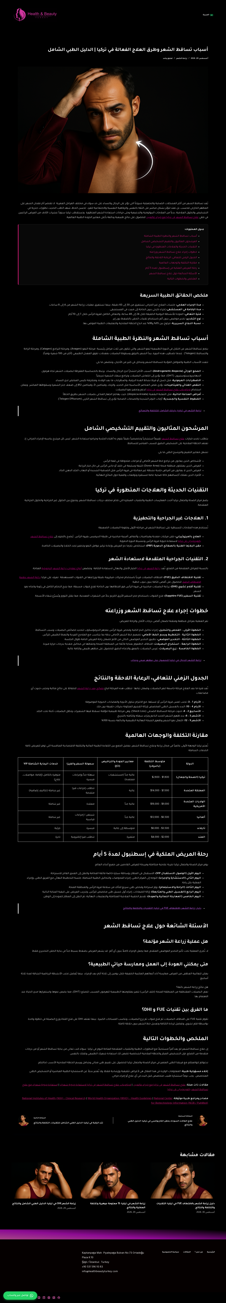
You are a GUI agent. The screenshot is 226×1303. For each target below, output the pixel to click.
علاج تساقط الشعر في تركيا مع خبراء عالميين (172, 217)
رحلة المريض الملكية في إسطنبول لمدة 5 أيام (171, 268)
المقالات (187, 1252)
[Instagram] (49, 1297)
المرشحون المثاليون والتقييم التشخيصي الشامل (169, 241)
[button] (208, 15)
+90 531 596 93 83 (92, 1267)
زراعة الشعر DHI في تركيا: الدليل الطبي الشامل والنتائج (44, 1204)
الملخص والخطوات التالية (182, 279)
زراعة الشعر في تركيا (148, 568)
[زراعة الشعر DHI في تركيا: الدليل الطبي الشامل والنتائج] (43, 1180)
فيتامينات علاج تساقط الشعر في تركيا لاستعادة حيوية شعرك (95, 1085)
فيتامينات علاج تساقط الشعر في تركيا (168, 390)
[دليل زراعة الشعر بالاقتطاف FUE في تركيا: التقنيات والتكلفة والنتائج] (182, 1180)
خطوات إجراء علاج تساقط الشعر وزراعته (173, 252)
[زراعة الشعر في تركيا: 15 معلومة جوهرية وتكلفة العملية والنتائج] (113, 1180)
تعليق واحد (168, 58)
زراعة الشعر (181, 58)
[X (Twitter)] (54, 1297)
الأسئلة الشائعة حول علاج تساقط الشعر (173, 273)
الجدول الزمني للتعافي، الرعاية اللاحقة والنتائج (171, 257)
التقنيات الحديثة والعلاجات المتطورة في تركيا (171, 247)
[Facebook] (59, 1297)
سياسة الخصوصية (170, 1252)
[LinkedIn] (44, 1297)
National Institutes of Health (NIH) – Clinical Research (54, 1098)
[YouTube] (39, 1297)
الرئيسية (211, 1252)
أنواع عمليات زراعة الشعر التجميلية (62, 568)
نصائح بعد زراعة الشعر (90, 688)
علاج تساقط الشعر (173, 439)
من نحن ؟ (199, 1252)
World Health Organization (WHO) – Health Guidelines (120, 1098)
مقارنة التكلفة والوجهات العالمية (178, 263)
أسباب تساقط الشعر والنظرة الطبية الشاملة (170, 236)
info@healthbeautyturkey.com (100, 1271)
